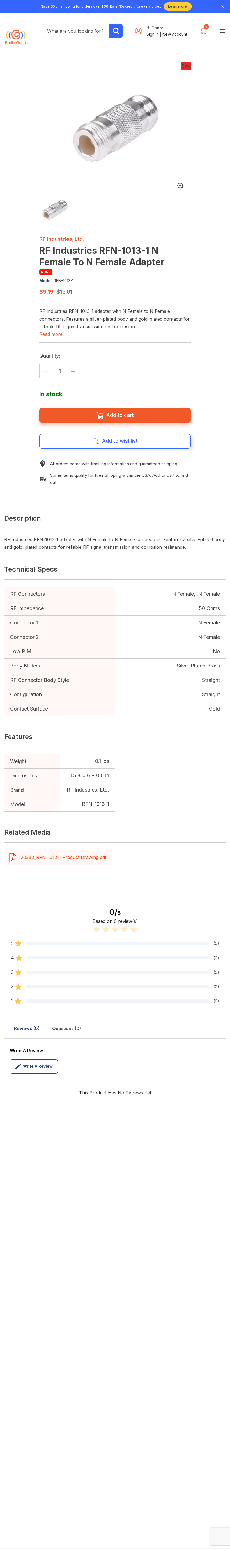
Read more (51, 334)
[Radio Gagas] (16, 34)
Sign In (153, 34)
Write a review (38, 1066)
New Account (174, 34)
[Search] (116, 31)
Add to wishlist (120, 441)
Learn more (177, 6)
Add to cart (120, 415)
